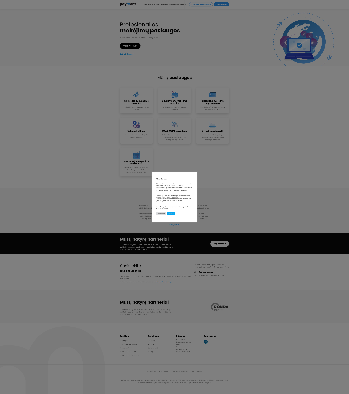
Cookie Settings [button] (161, 213)
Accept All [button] (171, 213)
